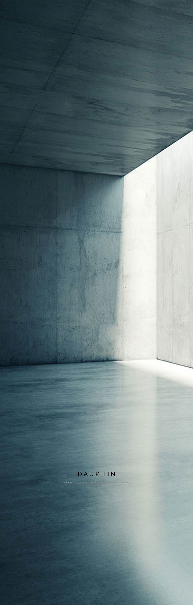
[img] (96, 302)
